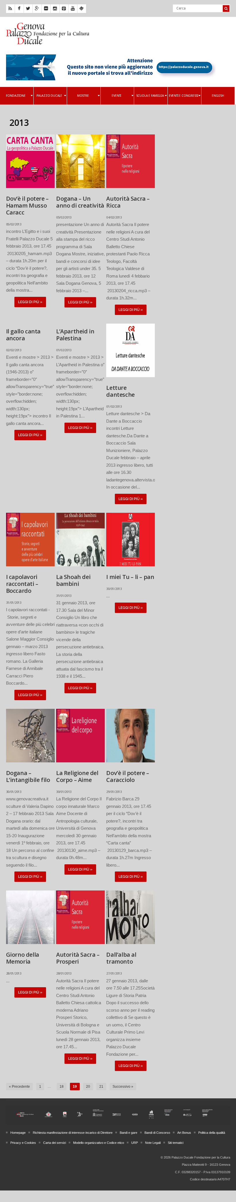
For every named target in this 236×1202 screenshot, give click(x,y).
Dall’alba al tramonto (121, 958)
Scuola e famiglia (150, 96)
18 (62, 1087)
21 (101, 1087)
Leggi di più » (30, 302)
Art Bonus (184, 1132)
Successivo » (123, 1087)
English (218, 96)
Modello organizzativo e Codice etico (98, 1142)
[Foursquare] (81, 8)
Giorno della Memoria (22, 958)
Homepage (18, 1132)
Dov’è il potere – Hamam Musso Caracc (27, 205)
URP (134, 1142)
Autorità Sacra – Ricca (128, 202)
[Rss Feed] (10, 8)
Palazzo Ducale (49, 96)
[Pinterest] (64, 8)
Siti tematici (175, 1142)
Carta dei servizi (54, 1142)
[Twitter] (28, 8)
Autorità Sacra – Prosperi (78, 958)
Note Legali (153, 1142)
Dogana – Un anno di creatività (80, 202)
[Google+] (37, 8)
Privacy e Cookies (23, 1142)
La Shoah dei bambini (73, 580)
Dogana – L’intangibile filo (28, 776)
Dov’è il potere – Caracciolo (127, 776)
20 (88, 1087)
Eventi (116, 96)
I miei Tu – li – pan (130, 577)
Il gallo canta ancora (23, 334)
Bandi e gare (128, 1132)
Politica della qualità (211, 1132)
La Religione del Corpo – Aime (77, 776)
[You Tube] (72, 8)
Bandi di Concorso (157, 1132)
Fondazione (16, 96)
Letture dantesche (120, 391)
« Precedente (19, 1087)
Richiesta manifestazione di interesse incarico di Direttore (73, 1132)
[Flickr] (46, 8)
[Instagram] (55, 8)
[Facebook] (19, 8)
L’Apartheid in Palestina (75, 334)
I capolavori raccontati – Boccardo (22, 584)
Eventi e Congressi (183, 96)
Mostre (83, 96)
